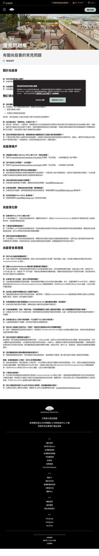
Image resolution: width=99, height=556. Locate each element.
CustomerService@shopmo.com (68, 387)
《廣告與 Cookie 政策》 (43, 93)
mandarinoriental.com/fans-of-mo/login (26, 157)
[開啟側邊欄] (4, 9)
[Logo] (12, 9)
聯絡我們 (10, 61)
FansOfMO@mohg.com (54, 182)
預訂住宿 (90, 10)
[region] (49, 93)
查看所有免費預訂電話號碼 (49, 426)
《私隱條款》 (56, 93)
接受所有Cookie (57, 100)
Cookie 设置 (39, 100)
